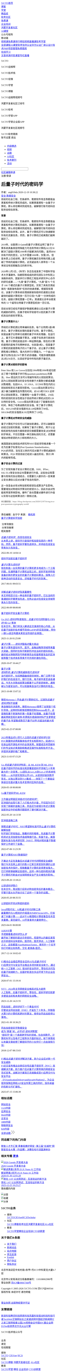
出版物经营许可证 (20, 1303)
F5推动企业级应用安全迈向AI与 (23, 961)
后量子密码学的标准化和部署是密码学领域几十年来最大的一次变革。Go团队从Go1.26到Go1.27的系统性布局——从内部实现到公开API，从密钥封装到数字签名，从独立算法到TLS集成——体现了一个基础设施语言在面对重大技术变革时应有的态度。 (28, 775)
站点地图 (11, 1251)
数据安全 (22, 1028)
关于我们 (11, 1244)
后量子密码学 (20, 558)
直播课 (32, 41)
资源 (8, 55)
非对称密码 (19, 903)
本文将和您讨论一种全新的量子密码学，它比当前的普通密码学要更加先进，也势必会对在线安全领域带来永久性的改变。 (28, 599)
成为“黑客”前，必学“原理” (19, 1031)
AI (2, 931)
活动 (9, 163)
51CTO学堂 (13, 1231)
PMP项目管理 (11, 48)
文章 (3, 55)
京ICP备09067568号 (21, 1282)
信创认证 (27, 45)
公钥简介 (9, 885)
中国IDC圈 (40, 1323)
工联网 (9, 1323)
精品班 (4, 13)
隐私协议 (11, 1264)
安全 (15, 613)
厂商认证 (45, 45)
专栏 (22, 55)
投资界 (10, 1326)
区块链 (4, 820)
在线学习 (6, 52)
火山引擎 (26, 1326)
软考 (20, 45)
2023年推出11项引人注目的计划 (25, 737)
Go (2, 793)
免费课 (4, 20)
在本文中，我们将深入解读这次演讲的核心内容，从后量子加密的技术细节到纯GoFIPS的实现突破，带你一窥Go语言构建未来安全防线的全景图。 (28, 630)
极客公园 (17, 1323)
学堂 (3, 10)
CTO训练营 (39, 1231)
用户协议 (11, 1260)
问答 (13, 55)
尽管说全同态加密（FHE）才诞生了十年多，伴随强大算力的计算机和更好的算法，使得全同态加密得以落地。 (28, 1013)
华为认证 (36, 45)
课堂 (17, 55)
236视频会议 (28, 1323)
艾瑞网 (15, 1319)
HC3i (24, 1217)
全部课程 (6, 45)
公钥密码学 (7, 903)
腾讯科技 (15, 1316)
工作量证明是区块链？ (20, 799)
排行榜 (18, 41)
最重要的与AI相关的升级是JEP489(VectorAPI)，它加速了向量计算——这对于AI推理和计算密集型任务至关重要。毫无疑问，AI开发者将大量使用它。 (28, 916)
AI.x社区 (49, 1224)
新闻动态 (11, 1247)
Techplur (31, 1217)
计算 (9, 931)
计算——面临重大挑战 (20, 644)
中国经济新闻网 (44, 1319)
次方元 (17, 1326)
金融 (10, 820)
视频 (9, 149)
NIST (15, 855)
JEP (5, 931)
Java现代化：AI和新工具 (20, 909)
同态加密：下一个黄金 (20, 1006)
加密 (20, 518)
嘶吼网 (31, 514)
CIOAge (18, 1217)
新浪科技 (6, 1316)
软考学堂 (41, 41)
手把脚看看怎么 (14, 934)
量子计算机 (23, 613)
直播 (27, 55)
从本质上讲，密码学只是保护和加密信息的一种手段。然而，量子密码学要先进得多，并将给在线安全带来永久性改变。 (28, 544)
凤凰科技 (34, 1316)
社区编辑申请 (8, 172)
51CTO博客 (13, 1224)
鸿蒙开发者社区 (9, 27)
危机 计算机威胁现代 (20, 672)
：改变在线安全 (16, 537)
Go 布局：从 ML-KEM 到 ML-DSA (27, 765)
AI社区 (10, 156)
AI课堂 (4, 31)
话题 (9, 153)
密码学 (14, 518)
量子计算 (6, 518)
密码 (27, 903)
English (10, 1257)
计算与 (10, 564)
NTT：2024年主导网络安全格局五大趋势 (23, 989)
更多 (16, 1156)
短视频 (25, 41)
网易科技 (24, 1316)
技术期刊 (11, 160)
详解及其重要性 (16, 592)
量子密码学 (7, 613)
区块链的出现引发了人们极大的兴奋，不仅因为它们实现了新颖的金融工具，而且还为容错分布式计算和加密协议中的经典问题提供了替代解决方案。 (28, 806)
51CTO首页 (7, 3)
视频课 (4, 41)
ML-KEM (20, 793)
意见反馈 (11, 1254)
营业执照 (6, 1303)
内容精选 (11, 146)
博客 (3, 6)
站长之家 (24, 1319)
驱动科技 (43, 1316)
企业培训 (6, 24)
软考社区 (6, 17)
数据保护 (22, 855)
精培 (21, 1231)
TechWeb (8, 1319)
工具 (15, 820)
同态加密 (6, 1028)
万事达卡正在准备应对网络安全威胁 (27, 861)
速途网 (32, 1319)
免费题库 (22, 48)
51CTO (10, 1217)
